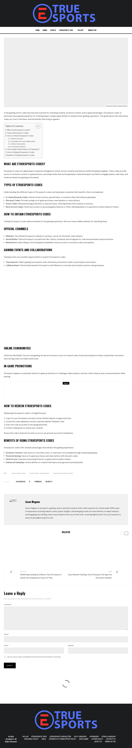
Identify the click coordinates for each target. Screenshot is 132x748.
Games (45, 30)
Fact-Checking (80, 736)
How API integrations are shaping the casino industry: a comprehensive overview (29, 543)
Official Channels (17, 139)
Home (37, 30)
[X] (117, 30)
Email (6, 645)
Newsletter (92, 30)
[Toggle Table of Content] (37, 126)
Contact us (111, 739)
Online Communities (18, 144)
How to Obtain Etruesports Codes (20, 136)
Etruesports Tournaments (40, 473)
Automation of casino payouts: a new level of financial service (32, 553)
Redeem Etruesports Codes (63, 473)
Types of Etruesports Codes (18, 133)
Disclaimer (83, 739)
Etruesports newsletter (44, 242)
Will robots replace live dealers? (84, 542)
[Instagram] (122, 30)
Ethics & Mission (109, 736)
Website (71, 645)
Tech (21, 89)
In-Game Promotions (18, 147)
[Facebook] (113, 30)
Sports (53, 30)
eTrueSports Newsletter (60, 736)
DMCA (44, 739)
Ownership (94, 736)
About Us (98, 741)
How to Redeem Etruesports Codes (20, 152)
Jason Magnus (32, 502)
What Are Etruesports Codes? (18, 130)
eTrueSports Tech (66, 30)
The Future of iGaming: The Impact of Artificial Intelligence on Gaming (97, 554)
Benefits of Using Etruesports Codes (21, 155)
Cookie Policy (97, 739)
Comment (8, 604)
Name (6, 634)
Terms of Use (110, 741)
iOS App (80, 30)
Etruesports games (100, 171)
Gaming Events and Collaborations (23, 141)
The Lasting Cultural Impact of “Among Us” (23, 149)
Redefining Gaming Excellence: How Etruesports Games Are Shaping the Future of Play (40, 575)
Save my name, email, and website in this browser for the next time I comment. (34, 657)
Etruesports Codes (19, 473)
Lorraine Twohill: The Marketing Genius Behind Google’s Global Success (63, 392)
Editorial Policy (31, 739)
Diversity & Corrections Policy (62, 739)
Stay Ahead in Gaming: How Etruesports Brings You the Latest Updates (90, 575)
